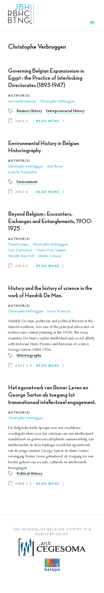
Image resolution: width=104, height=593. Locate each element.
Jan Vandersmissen (22, 101)
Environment (27, 182)
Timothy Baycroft (21, 256)
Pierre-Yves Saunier (51, 250)
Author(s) (19, 95)
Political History (29, 474)
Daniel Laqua (18, 245)
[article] (52, 97)
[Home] (21, 15)
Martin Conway (50, 256)
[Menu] (93, 23)
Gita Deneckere (20, 250)
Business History (29, 111)
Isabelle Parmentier (22, 172)
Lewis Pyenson (58, 311)
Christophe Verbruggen (57, 101)
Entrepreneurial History (65, 111)
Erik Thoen (55, 167)
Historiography (29, 356)
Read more (48, 121)
